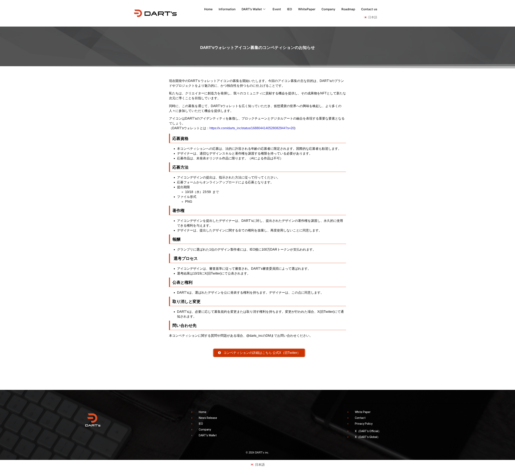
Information (227, 9)
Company (328, 9)
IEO (289, 9)
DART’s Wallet (252, 9)
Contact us (369, 9)
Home (208, 9)
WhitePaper (306, 9)
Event (277, 9)
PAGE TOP (501, 457)
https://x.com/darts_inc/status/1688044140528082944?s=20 (251, 128)
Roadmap (348, 9)
